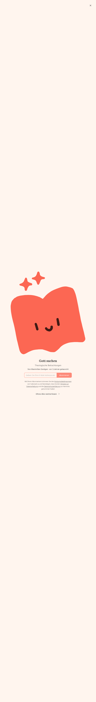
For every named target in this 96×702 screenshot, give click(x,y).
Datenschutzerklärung (52, 386)
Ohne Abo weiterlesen (46, 394)
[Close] (90, 5)
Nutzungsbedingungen (62, 381)
